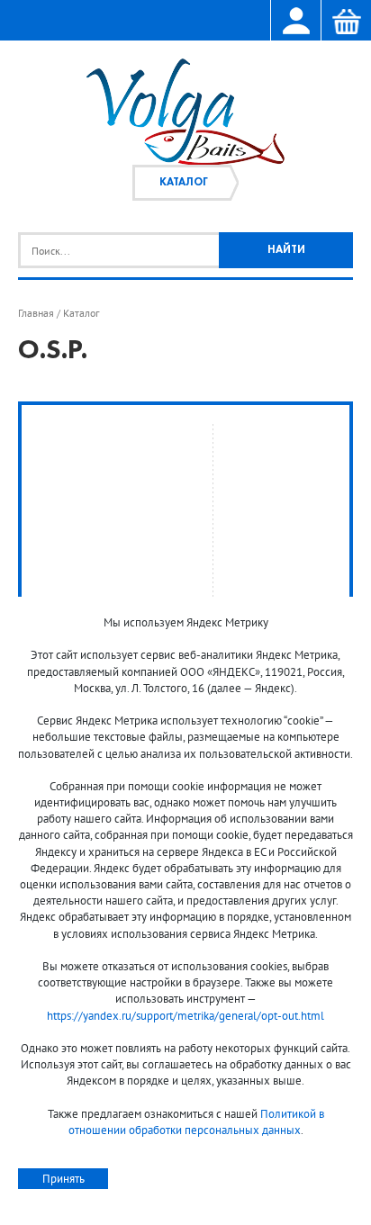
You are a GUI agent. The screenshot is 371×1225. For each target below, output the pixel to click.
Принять (63, 1178)
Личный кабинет (295, 22)
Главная (36, 313)
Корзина (346, 22)
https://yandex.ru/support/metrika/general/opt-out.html (185, 1015)
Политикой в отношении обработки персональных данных (196, 1122)
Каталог (183, 182)
